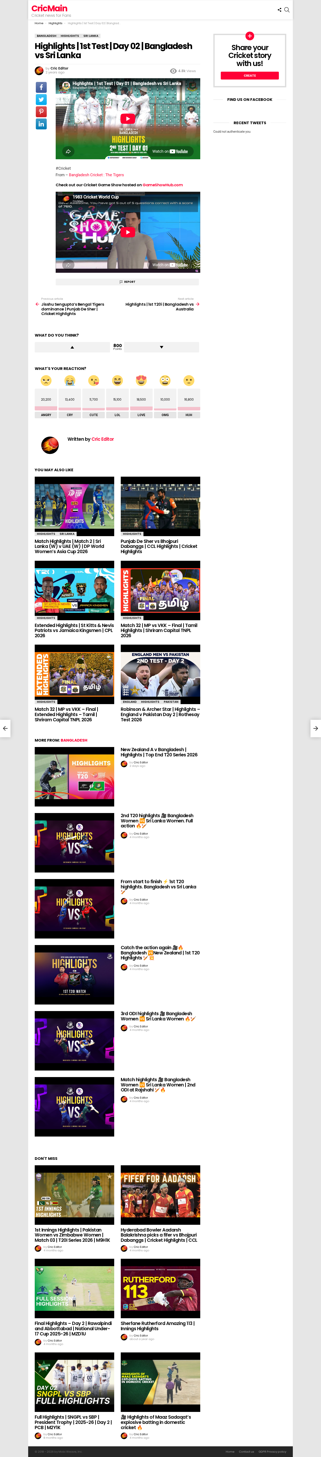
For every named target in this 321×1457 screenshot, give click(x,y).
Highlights (46, 534)
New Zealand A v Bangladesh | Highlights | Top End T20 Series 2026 (159, 752)
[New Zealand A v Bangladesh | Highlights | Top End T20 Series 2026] (74, 776)
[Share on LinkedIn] (41, 124)
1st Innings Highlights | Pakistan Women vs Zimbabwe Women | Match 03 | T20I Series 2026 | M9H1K (72, 1235)
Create (250, 75)
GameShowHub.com (163, 185)
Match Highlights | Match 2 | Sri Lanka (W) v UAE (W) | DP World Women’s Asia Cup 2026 (69, 546)
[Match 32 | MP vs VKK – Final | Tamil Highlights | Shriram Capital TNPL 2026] (160, 590)
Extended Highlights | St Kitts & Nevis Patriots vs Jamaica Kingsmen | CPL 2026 (74, 630)
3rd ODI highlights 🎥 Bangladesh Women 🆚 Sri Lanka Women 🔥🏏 (158, 1016)
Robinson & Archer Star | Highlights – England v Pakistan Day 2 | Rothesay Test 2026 (160, 714)
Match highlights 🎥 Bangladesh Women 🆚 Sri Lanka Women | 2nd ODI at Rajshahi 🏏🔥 (158, 1084)
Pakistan (171, 702)
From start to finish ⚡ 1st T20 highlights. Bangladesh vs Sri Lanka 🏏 (158, 886)
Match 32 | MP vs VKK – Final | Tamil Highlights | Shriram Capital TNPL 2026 (159, 630)
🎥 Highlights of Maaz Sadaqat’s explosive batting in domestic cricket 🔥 (156, 1422)
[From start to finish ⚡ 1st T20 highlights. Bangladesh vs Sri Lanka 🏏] (74, 909)
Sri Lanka (67, 534)
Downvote (161, 347)
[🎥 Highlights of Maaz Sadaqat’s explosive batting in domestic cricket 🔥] (160, 1382)
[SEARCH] (287, 9)
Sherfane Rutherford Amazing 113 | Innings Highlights (158, 1326)
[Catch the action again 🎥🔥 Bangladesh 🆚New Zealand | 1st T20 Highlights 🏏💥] (74, 975)
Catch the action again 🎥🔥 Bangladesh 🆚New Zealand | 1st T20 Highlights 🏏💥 (160, 952)
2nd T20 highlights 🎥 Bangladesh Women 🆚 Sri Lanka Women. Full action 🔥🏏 (157, 820)
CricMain (49, 8)
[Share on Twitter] (41, 99)
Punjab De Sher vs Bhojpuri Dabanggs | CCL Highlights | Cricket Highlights (159, 546)
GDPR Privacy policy (272, 1452)
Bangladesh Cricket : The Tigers (96, 175)
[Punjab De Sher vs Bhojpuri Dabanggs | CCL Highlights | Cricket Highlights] (160, 506)
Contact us (246, 1452)
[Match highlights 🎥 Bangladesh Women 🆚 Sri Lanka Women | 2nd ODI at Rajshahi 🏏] (74, 1107)
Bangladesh (74, 740)
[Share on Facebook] (41, 87)
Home (230, 1452)
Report (129, 282)
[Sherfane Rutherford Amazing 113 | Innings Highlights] (160, 1288)
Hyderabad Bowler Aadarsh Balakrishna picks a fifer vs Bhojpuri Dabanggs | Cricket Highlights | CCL (159, 1235)
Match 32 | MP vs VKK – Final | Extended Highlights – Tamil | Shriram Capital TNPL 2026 (66, 714)
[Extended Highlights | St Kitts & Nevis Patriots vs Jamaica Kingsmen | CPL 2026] (74, 590)
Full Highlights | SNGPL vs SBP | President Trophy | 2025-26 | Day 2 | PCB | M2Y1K (73, 1422)
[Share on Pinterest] (41, 111)
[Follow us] (279, 9)
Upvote (72, 347)
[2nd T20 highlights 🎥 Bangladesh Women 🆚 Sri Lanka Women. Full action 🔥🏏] (74, 843)
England (130, 702)
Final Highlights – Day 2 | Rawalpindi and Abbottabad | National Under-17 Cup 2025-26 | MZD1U (73, 1328)
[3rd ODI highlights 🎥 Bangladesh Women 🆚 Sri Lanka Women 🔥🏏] (74, 1041)
